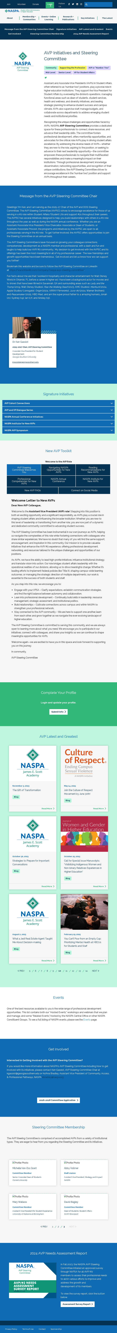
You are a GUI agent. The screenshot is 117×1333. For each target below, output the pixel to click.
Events (87, 1019)
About (10, 18)
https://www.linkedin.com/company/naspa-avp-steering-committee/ (47, 270)
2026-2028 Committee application (57, 1100)
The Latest (107, 18)
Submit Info (57, 712)
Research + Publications (68, 18)
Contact (42, 1329)
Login (49, 4)
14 (86, 971)
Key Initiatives (87, 18)
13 (80, 971)
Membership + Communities (29, 18)
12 (73, 971)
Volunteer (21, 4)
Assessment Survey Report (76, 1304)
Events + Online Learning (49, 18)
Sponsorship (56, 1329)
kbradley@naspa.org (53, 1077)
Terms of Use (28, 1329)
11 (66, 971)
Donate (36, 4)
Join (8, 4)
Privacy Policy (11, 1329)
